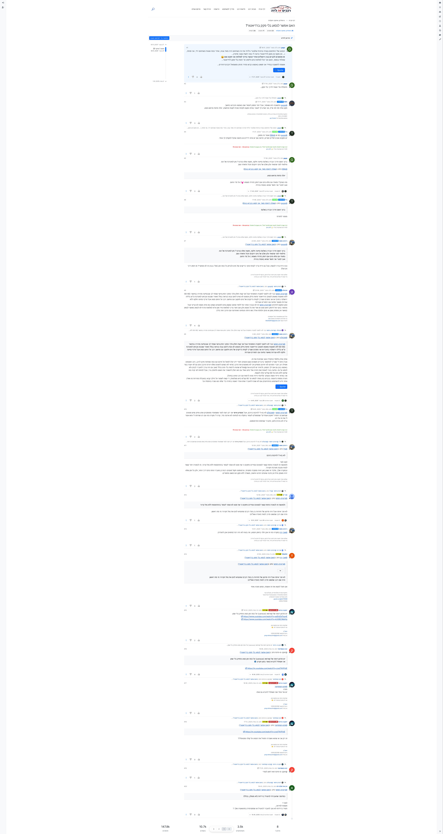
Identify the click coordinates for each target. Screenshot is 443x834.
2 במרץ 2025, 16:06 (266, 649)
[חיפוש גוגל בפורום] (440, 30)
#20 (185, 786)
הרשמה (216, 9)
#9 (185, 334)
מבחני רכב (252, 9)
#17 (185, 683)
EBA (285, 102)
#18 (185, 722)
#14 (185, 554)
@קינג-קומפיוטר (281, 686)
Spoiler (280, 70)
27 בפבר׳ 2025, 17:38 (271, 158)
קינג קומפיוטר (282, 649)
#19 (185, 768)
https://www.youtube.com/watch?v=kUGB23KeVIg (265, 619)
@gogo (284, 105)
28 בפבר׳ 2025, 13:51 (259, 529)
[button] (440, 831)
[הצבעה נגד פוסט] (193, 77)
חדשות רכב (241, 9)
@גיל (285, 449)
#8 (185, 290)
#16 (185, 649)
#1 (187, 48)
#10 (185, 409)
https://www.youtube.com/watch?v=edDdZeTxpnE (265, 616)
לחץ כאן (268, 149)
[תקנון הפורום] (440, 7)
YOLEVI (284, 554)
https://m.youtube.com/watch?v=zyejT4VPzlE (267, 668)
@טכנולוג (283, 337)
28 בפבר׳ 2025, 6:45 (260, 409)
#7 (185, 241)
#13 (185, 529)
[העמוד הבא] (213, 829)
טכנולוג (284, 290)
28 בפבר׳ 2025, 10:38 (259, 445)
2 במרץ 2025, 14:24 (250, 610)
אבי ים (285, 495)
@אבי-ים (283, 532)
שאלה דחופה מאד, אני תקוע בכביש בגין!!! (260, 169)
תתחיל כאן (273, 118)
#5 (185, 158)
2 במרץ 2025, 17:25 (266, 768)
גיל (286, 132)
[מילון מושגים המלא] (440, 12)
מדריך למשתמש (228, 9)
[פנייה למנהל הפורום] (440, 35)
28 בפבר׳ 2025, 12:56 (264, 495)
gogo (283, 48)
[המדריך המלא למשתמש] (440, 16)
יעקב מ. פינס (283, 610)
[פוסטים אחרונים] (440, 21)
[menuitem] (3, 3)
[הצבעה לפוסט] (201, 77)
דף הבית (262, 9)
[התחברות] (3, 3)
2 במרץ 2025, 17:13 (250, 722)
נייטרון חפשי (283, 241)
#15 (185, 610)
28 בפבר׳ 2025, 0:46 (259, 334)
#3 (185, 102)
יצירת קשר (207, 9)
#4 (185, 132)
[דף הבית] (440, 3)
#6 (185, 200)
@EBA (272, 135)
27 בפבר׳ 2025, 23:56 (263, 290)
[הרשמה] (3, 7)
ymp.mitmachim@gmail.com (273, 635)
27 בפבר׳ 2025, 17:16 (271, 84)
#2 (185, 84)
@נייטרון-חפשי (281, 294)
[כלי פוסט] (188, 77)
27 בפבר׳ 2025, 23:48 (259, 241)
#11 (185, 445)
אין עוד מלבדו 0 (282, 786)
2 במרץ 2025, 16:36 (250, 683)
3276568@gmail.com (280, 599)
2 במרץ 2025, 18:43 (265, 786)
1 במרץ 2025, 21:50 (264, 554)
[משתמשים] (440, 26)
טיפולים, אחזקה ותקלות (284, 31)
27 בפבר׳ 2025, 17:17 (264, 102)
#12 (185, 495)
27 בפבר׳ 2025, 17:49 (260, 200)
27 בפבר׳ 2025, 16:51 (269, 48)
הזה (269, 318)
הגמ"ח (285, 631)
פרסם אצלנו (196, 9)
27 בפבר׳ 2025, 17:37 (260, 132)
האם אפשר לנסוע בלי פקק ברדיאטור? (260, 244)
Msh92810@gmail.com (273, 320)
